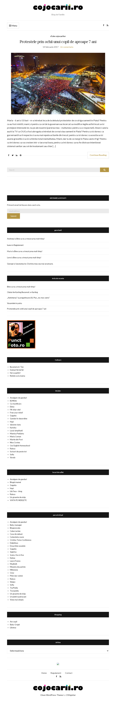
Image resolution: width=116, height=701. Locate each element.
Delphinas (14, 543)
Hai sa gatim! (15, 373)
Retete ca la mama (17, 376)
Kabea (12, 558)
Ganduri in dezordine (18, 418)
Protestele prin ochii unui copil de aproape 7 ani (58, 41)
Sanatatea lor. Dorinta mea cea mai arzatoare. (34, 264)
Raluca (12, 448)
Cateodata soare (17, 537)
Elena (12, 407)
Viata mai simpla (16, 600)
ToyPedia (14, 588)
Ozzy (12, 573)
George (10, 264)
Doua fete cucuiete (17, 546)
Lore (9, 257)
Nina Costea (15, 442)
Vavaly (12, 457)
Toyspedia (14, 591)
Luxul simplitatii (16, 430)
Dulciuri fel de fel (16, 370)
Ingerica (13, 552)
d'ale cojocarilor (58, 36)
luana (9, 245)
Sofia (12, 454)
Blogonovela (15, 528)
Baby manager (16, 525)
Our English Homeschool (20, 445)
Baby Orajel (15, 624)
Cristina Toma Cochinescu (20, 540)
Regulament (18, 245)
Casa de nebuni (16, 534)
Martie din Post (16, 439)
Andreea (10, 239)
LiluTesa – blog (16, 491)
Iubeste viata (15, 425)
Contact (68, 673)
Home (44, 673)
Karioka (13, 427)
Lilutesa (13, 627)
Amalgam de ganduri (18, 398)
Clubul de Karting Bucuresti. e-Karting (22, 292)
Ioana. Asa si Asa (17, 555)
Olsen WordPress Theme (51, 695)
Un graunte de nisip (18, 497)
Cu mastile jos (15, 404)
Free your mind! (16, 412)
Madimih (13, 564)
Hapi (12, 422)
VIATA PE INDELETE (18, 500)
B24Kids (13, 401)
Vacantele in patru (14, 303)
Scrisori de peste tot (18, 451)
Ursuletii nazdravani (18, 597)
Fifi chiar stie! (15, 410)
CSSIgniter (71, 695)
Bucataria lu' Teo (17, 367)
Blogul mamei (15, 482)
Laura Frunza (15, 561)
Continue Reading (98, 155)
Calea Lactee (15, 531)
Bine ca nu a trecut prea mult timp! (30, 239)
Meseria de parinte (17, 567)
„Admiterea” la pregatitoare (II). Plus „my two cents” (28, 298)
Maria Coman (15, 436)
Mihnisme (14, 570)
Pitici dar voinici (16, 576)
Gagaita (13, 415)
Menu (14, 25)
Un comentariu (66, 47)
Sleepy (12, 582)
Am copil (13, 621)
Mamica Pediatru (17, 433)
